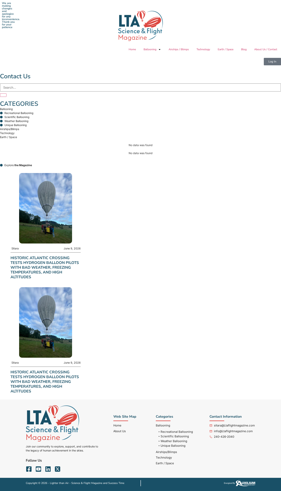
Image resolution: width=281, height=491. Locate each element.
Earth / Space (225, 49)
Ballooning (150, 49)
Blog (244, 49)
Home (132, 49)
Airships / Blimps (179, 49)
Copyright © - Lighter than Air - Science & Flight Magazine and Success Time (75, 483)
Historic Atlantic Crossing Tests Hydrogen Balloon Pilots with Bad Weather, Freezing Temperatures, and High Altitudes (45, 267)
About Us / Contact (265, 49)
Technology (203, 49)
